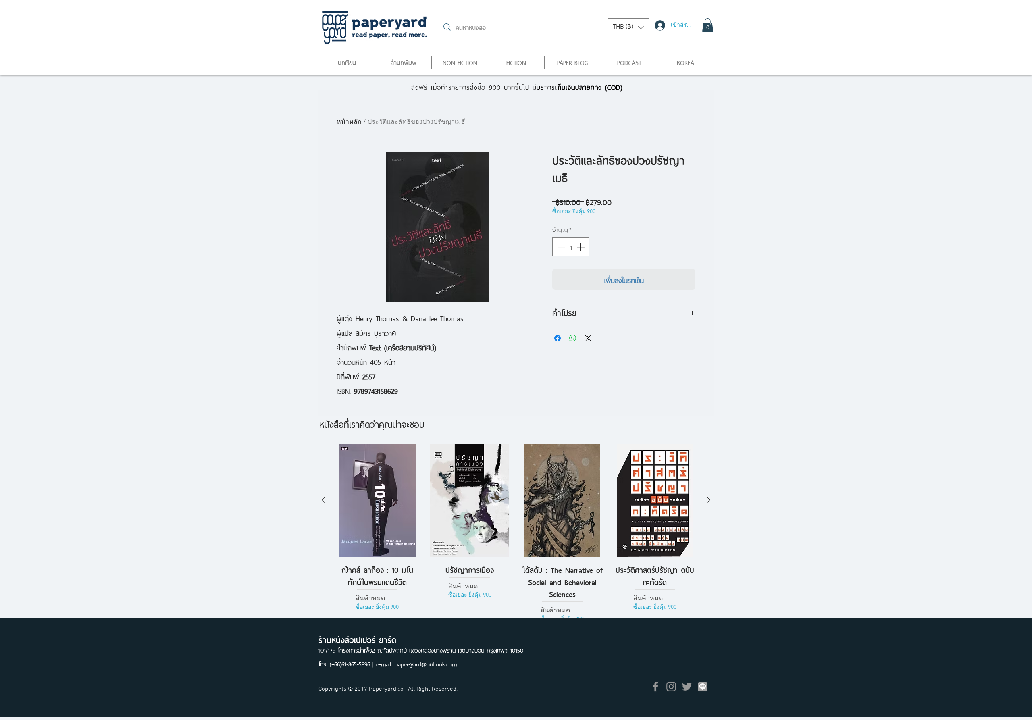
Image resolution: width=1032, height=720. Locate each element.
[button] (628, 27)
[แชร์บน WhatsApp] (573, 338)
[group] (516, 534)
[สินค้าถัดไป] (709, 500)
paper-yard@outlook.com (426, 663)
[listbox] (628, 27)
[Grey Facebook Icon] (655, 686)
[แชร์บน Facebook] (557, 338)
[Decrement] (560, 247)
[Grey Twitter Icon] (686, 686)
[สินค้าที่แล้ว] (323, 500)
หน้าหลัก (349, 122)
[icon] (702, 686)
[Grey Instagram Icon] (671, 686)
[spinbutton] (570, 247)
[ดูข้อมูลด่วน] (377, 500)
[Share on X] (588, 338)
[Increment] (581, 247)
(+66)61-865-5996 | (353, 663)
